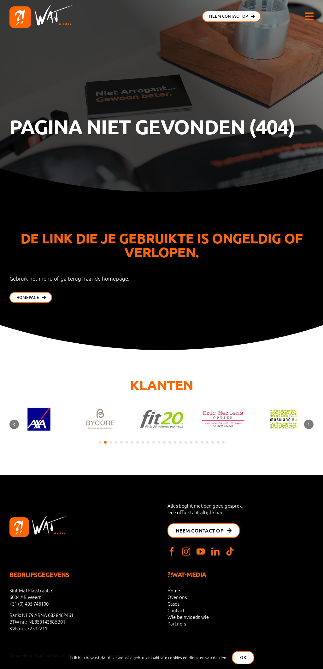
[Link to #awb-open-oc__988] (309, 16)
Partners (176, 623)
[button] (100, 442)
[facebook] (171, 551)
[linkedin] (215, 551)
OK (243, 657)
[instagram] (186, 551)
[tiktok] (230, 551)
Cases (173, 603)
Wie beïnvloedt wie (188, 617)
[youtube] (201, 551)
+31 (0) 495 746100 (29, 603)
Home (173, 590)
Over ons (177, 597)
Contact (176, 610)
